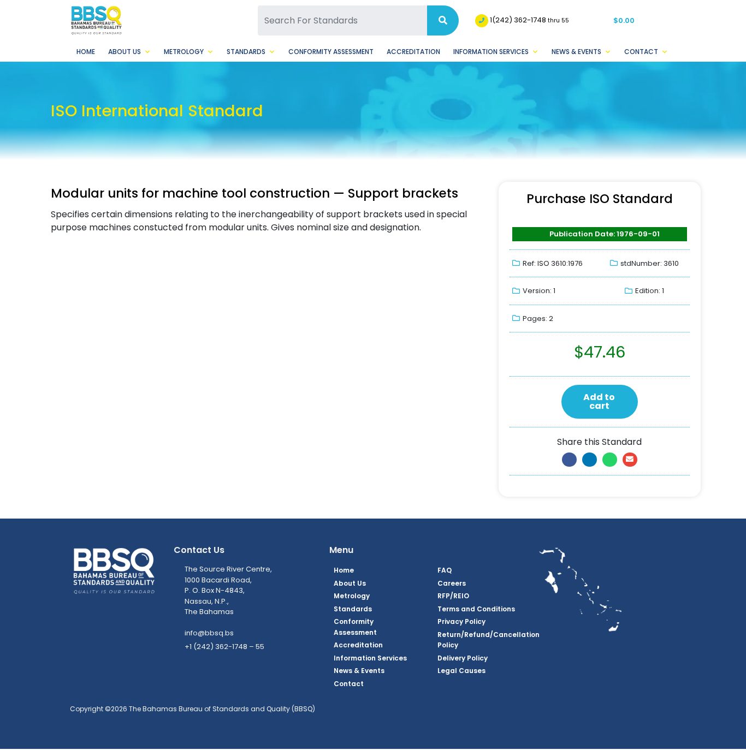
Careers (451, 583)
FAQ (444, 570)
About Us (124, 51)
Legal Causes (461, 670)
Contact (641, 51)
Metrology (184, 51)
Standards (246, 51)
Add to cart (599, 401)
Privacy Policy (461, 621)
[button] (569, 460)
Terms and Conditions (476, 609)
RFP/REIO (453, 595)
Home (85, 51)
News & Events (576, 51)
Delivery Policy (462, 658)
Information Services (491, 51)
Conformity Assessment (331, 51)
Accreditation (413, 51)
